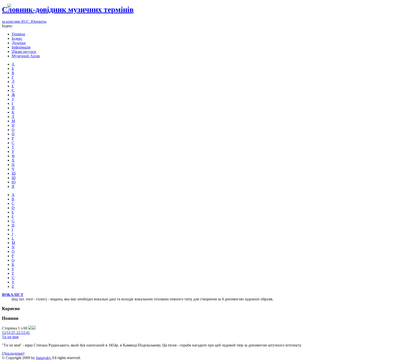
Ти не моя (10, 337)
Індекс (17, 38)
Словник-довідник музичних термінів (68, 9)
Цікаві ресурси (24, 51)
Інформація (21, 47)
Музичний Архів (26, 56)
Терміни (18, 34)
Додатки (19, 43)
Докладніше (13, 353)
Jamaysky (44, 358)
